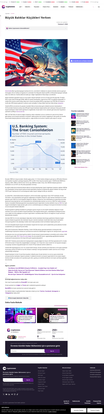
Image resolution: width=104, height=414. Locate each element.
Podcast (71, 6)
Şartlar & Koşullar (66, 402)
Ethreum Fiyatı (41, 373)
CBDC (60, 203)
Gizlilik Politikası (87, 402)
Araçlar (63, 6)
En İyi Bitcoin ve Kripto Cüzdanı (82, 61)
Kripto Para (46, 6)
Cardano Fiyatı (41, 379)
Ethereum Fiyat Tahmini (68, 382)
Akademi (55, 6)
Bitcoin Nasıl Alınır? (67, 373)
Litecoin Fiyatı (41, 388)
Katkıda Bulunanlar (95, 370)
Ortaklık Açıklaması (95, 374)
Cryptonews (7, 13)
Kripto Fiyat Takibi (66, 371)
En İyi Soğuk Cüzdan (67, 377)
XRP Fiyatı (40, 375)
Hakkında (92, 367)
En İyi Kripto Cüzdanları (68, 375)
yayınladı (64, 231)
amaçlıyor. (60, 103)
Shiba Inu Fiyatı (41, 377)
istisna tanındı (20, 111)
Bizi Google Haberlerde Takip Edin (19, 298)
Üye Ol (52, 351)
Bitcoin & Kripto (66, 367)
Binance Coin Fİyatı (43, 386)
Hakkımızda (79, 6)
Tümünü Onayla (94, 410)
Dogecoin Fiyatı (42, 382)
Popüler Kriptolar (42, 367)
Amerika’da (8, 91)
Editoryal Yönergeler (95, 372)
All (20, 7)
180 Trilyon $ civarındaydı (24, 236)
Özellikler (12, 13)
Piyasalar (36, 6)
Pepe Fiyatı (40, 390)
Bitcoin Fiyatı (41, 371)
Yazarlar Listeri (22, 336)
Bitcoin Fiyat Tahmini (67, 379)
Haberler (27, 6)
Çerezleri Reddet (78, 410)
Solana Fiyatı (41, 384)
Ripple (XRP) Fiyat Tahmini (68, 384)
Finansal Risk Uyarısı (95, 376)
